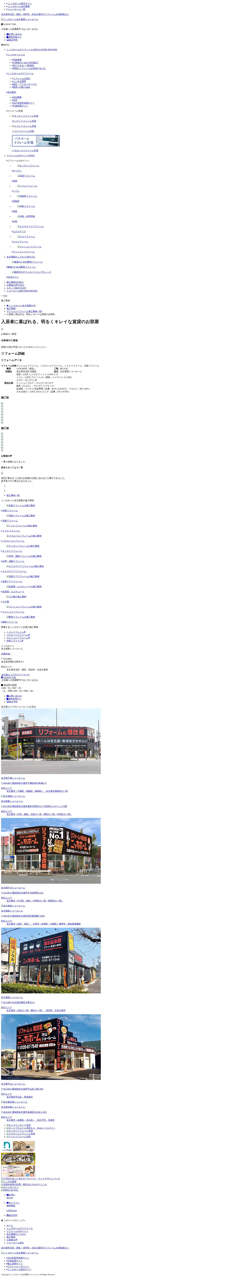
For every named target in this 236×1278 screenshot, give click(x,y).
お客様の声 (15, 285)
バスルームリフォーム (17, 635)
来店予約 (13, 40)
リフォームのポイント (21, 155)
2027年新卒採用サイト (24, 103)
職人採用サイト (15, 1264)
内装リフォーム (14, 641)
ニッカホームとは (16, 55)
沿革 (15, 100)
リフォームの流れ (21, 78)
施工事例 (15, 282)
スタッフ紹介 (16, 288)
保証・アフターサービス (25, 84)
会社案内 (11, 92)
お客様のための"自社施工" (26, 62)
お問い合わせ (15, 34)
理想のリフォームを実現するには (29, 68)
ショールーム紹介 (22, 291)
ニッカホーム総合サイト (19, 3)
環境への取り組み (21, 87)
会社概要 (17, 97)
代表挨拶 (17, 60)
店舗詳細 (5, 654)
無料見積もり (15, 37)
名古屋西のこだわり (21, 257)
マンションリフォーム (17, 638)
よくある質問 (19, 81)
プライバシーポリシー (18, 1266)
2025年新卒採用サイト (18, 1258)
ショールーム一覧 (16, 9)
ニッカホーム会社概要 (18, 6)
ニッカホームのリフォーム (32, 49)
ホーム (10, 1225)
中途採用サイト (20, 106)
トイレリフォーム (15, 632)
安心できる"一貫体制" (23, 65)
